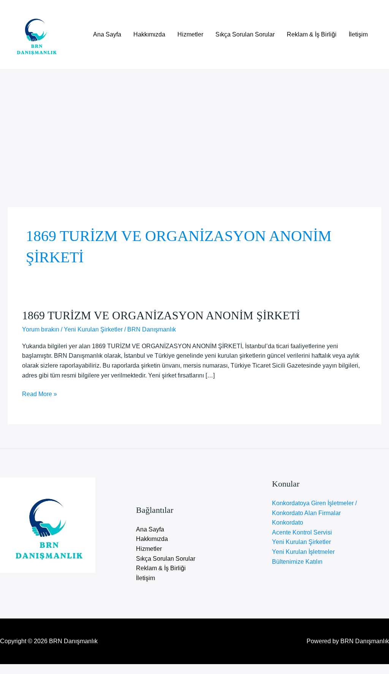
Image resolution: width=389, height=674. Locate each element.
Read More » (39, 394)
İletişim (358, 34)
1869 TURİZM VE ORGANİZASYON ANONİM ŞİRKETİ (161, 315)
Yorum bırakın (40, 329)
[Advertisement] (194, 126)
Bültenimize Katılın (297, 561)
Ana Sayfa (107, 34)
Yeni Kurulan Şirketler (93, 329)
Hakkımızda (149, 34)
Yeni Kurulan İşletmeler (303, 552)
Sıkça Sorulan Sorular (245, 34)
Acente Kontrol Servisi (302, 532)
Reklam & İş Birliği (312, 34)
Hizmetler (190, 34)
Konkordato (287, 522)
